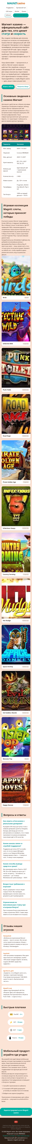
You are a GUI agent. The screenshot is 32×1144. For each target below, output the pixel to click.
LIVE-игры (9, 11)
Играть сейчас (8, 86)
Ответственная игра (22, 1136)
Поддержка (9, 8)
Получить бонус (22, 86)
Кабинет (8, 15)
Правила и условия (9, 1136)
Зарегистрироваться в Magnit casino (16, 1111)
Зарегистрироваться (20, 15)
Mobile (17, 11)
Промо (24, 11)
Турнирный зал (21, 8)
